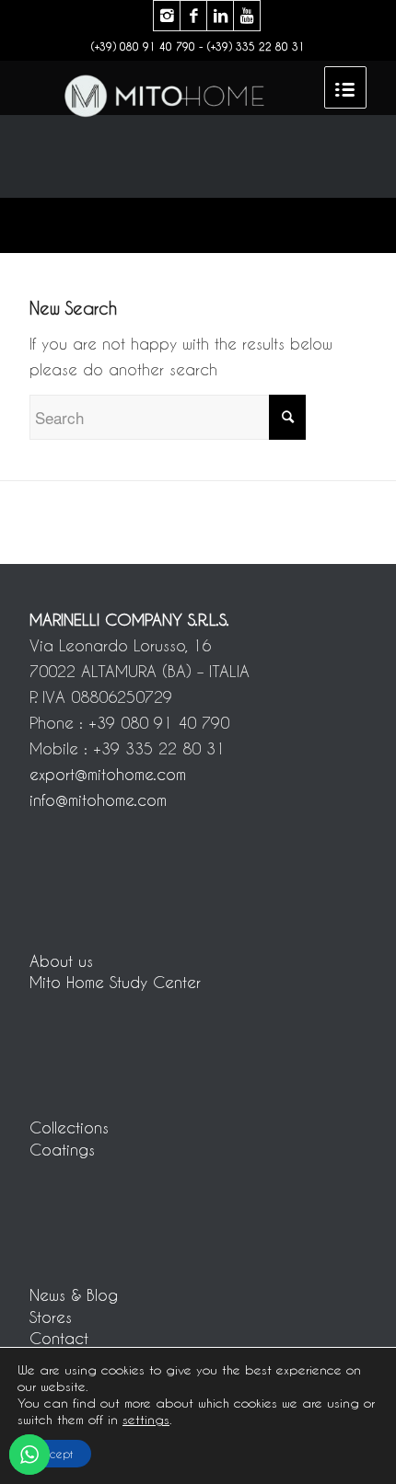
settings (145, 1419)
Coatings (62, 1149)
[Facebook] (193, 15)
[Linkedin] (220, 15)
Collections (69, 1127)
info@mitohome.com (98, 799)
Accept (54, 1453)
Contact (58, 1338)
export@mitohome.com (107, 774)
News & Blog (73, 1294)
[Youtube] (247, 15)
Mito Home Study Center (115, 981)
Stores (50, 1316)
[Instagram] (167, 15)
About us (61, 960)
